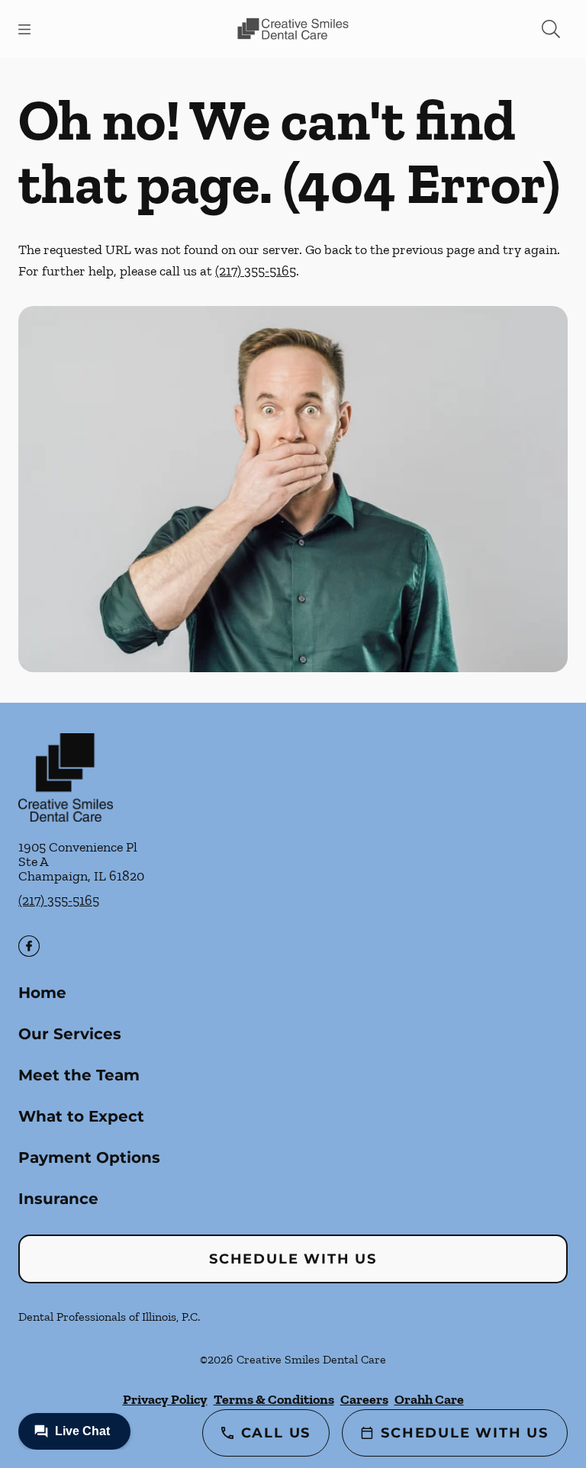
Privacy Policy (165, 1399)
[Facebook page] (29, 946)
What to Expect (81, 1116)
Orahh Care (429, 1399)
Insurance (58, 1199)
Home (42, 992)
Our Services (69, 1034)
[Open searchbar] (551, 29)
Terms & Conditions (274, 1399)
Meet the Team (79, 1075)
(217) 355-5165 (255, 270)
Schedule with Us (293, 1259)
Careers (364, 1399)
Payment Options (89, 1157)
